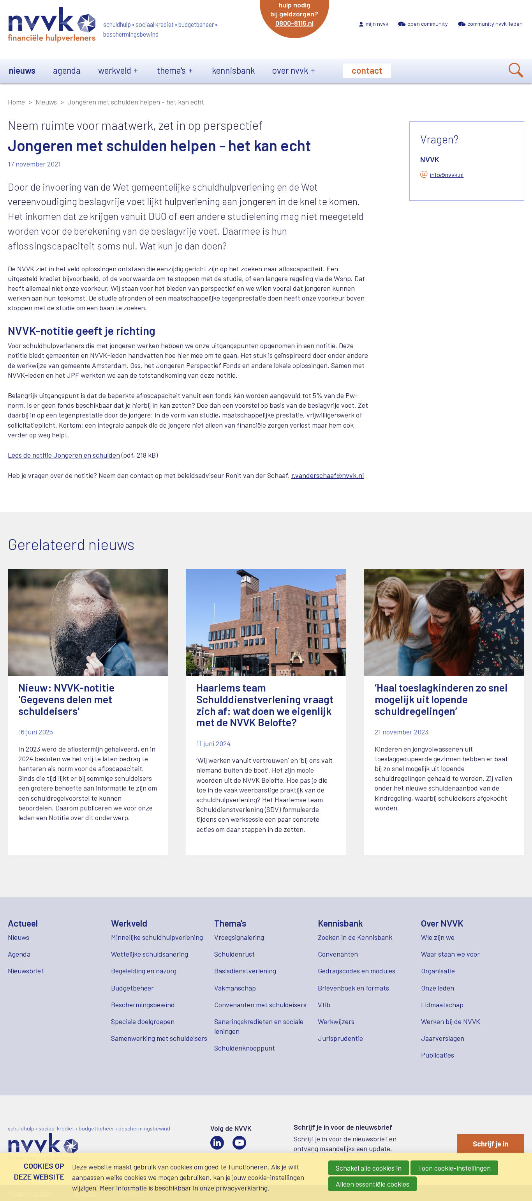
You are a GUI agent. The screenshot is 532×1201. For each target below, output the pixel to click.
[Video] (239, 1143)
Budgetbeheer (132, 987)
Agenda (67, 70)
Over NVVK (290, 70)
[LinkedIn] (217, 1143)
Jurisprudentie (340, 1038)
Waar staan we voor (450, 954)
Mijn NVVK (377, 23)
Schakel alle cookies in (369, 1168)
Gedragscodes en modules (356, 970)
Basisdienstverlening (245, 970)
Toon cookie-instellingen (454, 1168)
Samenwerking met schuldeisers (159, 1038)
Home (16, 101)
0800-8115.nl (294, 23)
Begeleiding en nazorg (143, 970)
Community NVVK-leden (495, 23)
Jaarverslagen (442, 1038)
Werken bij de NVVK (450, 1021)
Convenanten (338, 954)
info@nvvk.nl (446, 174)
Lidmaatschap (442, 1004)
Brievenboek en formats (353, 987)
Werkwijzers (336, 1021)
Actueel (23, 923)
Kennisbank (233, 70)
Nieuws (22, 70)
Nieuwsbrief (26, 970)
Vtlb (324, 1004)
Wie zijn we (437, 937)
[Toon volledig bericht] (88, 712)
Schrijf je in (490, 1143)
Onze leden (437, 987)
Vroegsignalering (239, 937)
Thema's (171, 70)
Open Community (427, 23)
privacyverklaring (242, 1187)
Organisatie (438, 970)
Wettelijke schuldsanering (149, 954)
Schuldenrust (234, 954)
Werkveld (114, 70)
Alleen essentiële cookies (372, 1184)
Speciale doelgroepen (142, 1021)
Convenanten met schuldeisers (260, 1004)
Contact (367, 70)
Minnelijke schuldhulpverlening (157, 937)
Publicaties (437, 1055)
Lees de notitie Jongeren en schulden (64, 455)
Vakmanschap (235, 987)
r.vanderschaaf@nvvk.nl (327, 475)
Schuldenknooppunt (244, 1048)
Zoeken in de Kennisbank (355, 937)
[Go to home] (51, 26)
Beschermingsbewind (143, 1004)
